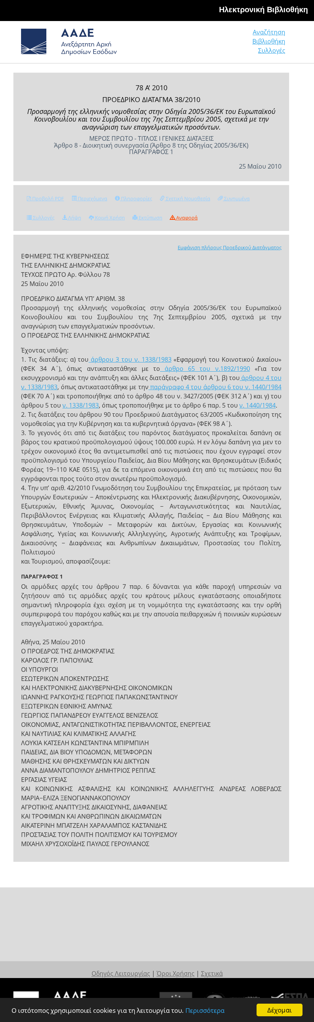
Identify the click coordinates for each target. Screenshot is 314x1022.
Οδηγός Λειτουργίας (121, 973)
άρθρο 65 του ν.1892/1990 (205, 368)
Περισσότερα (204, 1010)
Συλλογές (271, 50)
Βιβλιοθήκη (268, 41)
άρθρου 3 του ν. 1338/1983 (129, 359)
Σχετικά (212, 973)
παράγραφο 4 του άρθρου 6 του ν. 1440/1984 (215, 387)
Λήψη (74, 217)
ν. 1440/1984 (257, 405)
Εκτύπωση (149, 217)
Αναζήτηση (269, 32)
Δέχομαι (279, 1010)
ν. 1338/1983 (80, 405)
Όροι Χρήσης (176, 973)
